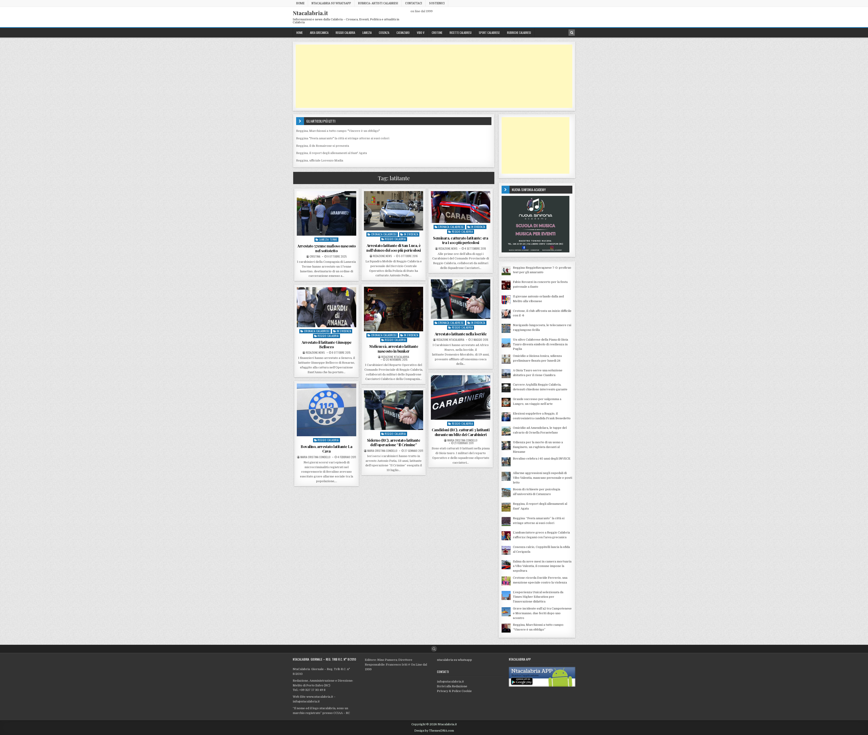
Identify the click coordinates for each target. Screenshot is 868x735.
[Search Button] (434, 649)
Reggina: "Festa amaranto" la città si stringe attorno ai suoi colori (342, 138)
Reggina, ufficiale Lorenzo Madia (319, 160)
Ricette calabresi (461, 32)
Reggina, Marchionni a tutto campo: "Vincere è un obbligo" (338, 131)
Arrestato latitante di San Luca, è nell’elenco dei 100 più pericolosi (393, 247)
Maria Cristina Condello (462, 440)
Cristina (315, 256)
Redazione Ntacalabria (450, 339)
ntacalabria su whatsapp (454, 660)
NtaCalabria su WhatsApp (331, 3)
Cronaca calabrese (384, 234)
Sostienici (437, 3)
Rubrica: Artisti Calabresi (378, 3)
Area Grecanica (319, 32)
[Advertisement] (431, 76)
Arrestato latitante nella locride (461, 333)
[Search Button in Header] (571, 32)
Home (300, 3)
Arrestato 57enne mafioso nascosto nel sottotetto (326, 248)
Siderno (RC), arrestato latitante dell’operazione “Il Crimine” (393, 442)
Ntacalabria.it (310, 13)
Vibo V (421, 32)
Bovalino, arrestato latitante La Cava (326, 448)
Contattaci (413, 3)
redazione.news (382, 256)
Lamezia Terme (328, 239)
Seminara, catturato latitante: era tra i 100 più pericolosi (460, 240)
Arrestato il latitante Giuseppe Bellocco (326, 344)
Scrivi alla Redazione (452, 686)
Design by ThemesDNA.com (434, 730)
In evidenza (411, 234)
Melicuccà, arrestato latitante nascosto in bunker (393, 348)
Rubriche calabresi (519, 32)
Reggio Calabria (345, 32)
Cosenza (384, 32)
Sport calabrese (489, 32)
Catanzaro (403, 32)
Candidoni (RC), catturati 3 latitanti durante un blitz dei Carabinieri (461, 432)
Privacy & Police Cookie (454, 691)
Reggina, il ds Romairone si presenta (322, 145)
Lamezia (367, 32)
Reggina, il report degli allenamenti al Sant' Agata (331, 153)
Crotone (437, 32)
